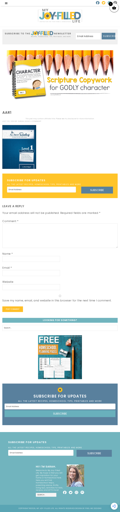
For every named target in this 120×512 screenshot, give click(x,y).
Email (7, 268)
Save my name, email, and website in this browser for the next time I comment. (57, 300)
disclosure (72, 119)
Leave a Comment (33, 121)
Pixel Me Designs (93, 508)
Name (7, 254)
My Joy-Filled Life (60, 15)
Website (7, 282)
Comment (10, 221)
